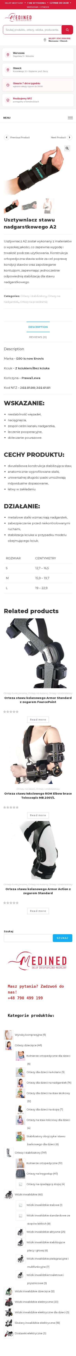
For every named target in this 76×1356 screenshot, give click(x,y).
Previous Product (20, 137)
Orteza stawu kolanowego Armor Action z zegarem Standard (38, 891)
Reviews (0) (38, 337)
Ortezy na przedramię (34, 301)
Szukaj (8, 931)
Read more (38, 719)
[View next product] (69, 137)
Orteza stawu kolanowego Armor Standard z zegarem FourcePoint (38, 700)
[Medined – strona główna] (37, 17)
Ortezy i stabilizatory (33, 296)
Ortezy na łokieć (26, 788)
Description (38, 326)
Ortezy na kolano (38, 693)
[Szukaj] (67, 29)
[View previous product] (6, 137)
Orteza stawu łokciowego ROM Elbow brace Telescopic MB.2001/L (38, 795)
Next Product (58, 137)
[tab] (38, 327)
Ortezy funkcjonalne (15, 693)
